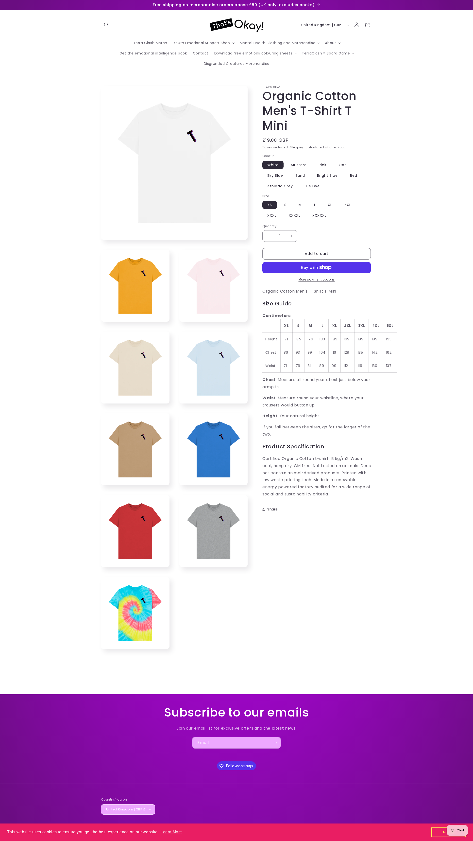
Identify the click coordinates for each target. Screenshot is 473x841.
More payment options (317, 279)
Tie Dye (312, 185)
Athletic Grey (280, 185)
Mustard (299, 164)
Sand (300, 175)
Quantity (269, 226)
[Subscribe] (275, 743)
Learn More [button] (171, 832)
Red (353, 175)
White (273, 164)
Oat (342, 164)
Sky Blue (275, 175)
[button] (106, 24)
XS (269, 204)
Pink (322, 164)
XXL (347, 204)
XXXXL (294, 215)
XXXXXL (319, 215)
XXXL (271, 215)
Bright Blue (327, 175)
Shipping (297, 147)
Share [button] (272, 509)
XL (330, 204)
